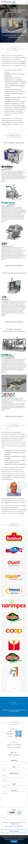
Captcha (14, 809)
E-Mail (14, 784)
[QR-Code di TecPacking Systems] (18, 733)
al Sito (4, 181)
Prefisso (12, 773)
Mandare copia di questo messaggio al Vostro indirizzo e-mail (14, 823)
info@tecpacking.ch (14, 755)
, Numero (16, 773)
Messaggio (14, 790)
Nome (14, 766)
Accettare (14, 841)
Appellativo (14, 760)
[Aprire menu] (26, 2)
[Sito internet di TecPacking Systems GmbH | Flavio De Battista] (8, 2)
